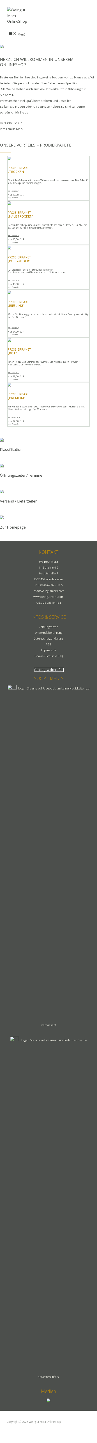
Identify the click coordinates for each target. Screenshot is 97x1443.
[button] (49, 670)
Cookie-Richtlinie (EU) (49, 656)
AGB (48, 644)
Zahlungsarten (48, 627)
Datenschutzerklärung (48, 638)
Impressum (48, 650)
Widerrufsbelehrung (48, 633)
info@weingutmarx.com (48, 591)
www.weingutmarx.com (48, 597)
